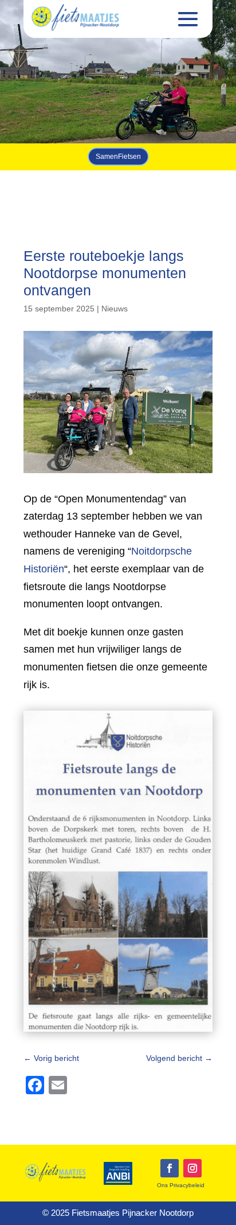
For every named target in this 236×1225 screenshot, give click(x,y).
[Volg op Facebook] (169, 1168)
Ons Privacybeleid (180, 1185)
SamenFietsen (118, 157)
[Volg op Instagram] (192, 1168)
